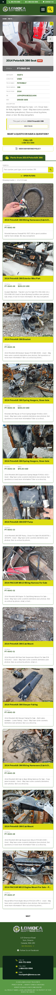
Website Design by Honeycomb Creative (28, 987)
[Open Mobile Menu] (43, 9)
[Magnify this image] (28, 39)
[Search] (50, 9)
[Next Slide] (50, 39)
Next (28, 916)
